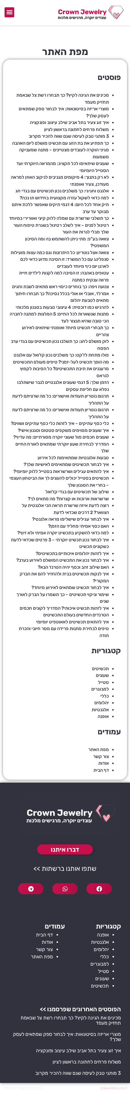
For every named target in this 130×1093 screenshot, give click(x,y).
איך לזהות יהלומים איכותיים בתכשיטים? (72, 553)
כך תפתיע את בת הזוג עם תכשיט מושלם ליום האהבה (60, 143)
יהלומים (101, 702)
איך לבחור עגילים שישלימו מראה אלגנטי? (70, 519)
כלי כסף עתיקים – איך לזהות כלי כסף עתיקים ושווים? (60, 423)
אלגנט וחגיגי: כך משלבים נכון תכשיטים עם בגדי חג (62, 191)
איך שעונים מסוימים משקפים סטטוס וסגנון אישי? (63, 430)
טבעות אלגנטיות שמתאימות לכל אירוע (73, 457)
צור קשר (101, 756)
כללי (104, 696)
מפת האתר (98, 749)
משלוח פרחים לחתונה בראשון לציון (76, 129)
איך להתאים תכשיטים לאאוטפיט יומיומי (72, 622)
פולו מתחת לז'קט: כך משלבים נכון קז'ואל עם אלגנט (61, 355)
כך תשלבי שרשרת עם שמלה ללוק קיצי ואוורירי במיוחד (59, 218)
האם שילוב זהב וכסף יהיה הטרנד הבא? (73, 567)
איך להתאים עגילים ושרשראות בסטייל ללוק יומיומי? (61, 471)
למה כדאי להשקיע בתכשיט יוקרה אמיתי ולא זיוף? (63, 533)
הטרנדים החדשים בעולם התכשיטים (76, 615)
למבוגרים (100, 689)
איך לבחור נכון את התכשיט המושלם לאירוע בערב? (62, 560)
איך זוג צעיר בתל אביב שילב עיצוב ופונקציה (69, 122)
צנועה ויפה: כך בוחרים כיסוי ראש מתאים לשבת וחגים (60, 286)
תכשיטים (100, 668)
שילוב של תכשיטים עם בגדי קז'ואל (77, 492)
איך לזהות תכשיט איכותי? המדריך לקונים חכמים (64, 608)
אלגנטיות (100, 709)
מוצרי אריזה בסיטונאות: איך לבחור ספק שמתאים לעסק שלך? (67, 1036)
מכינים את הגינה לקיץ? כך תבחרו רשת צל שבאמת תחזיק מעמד (71, 1020)
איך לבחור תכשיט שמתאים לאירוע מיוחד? (70, 587)
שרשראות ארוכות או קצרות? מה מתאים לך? (68, 499)
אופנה (103, 716)
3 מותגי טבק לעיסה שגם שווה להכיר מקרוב (69, 136)
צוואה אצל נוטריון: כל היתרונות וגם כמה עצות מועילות (60, 252)
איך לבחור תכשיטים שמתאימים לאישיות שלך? (66, 464)
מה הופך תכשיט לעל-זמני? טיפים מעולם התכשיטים (61, 362)
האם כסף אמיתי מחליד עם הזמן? (78, 526)
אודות (103, 763)
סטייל (103, 682)
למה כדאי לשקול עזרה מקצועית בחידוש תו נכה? (64, 198)
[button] (9, 12)
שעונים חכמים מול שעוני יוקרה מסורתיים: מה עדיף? (61, 437)
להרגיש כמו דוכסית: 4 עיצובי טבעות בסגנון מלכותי (62, 307)
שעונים (102, 675)
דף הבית (101, 770)
